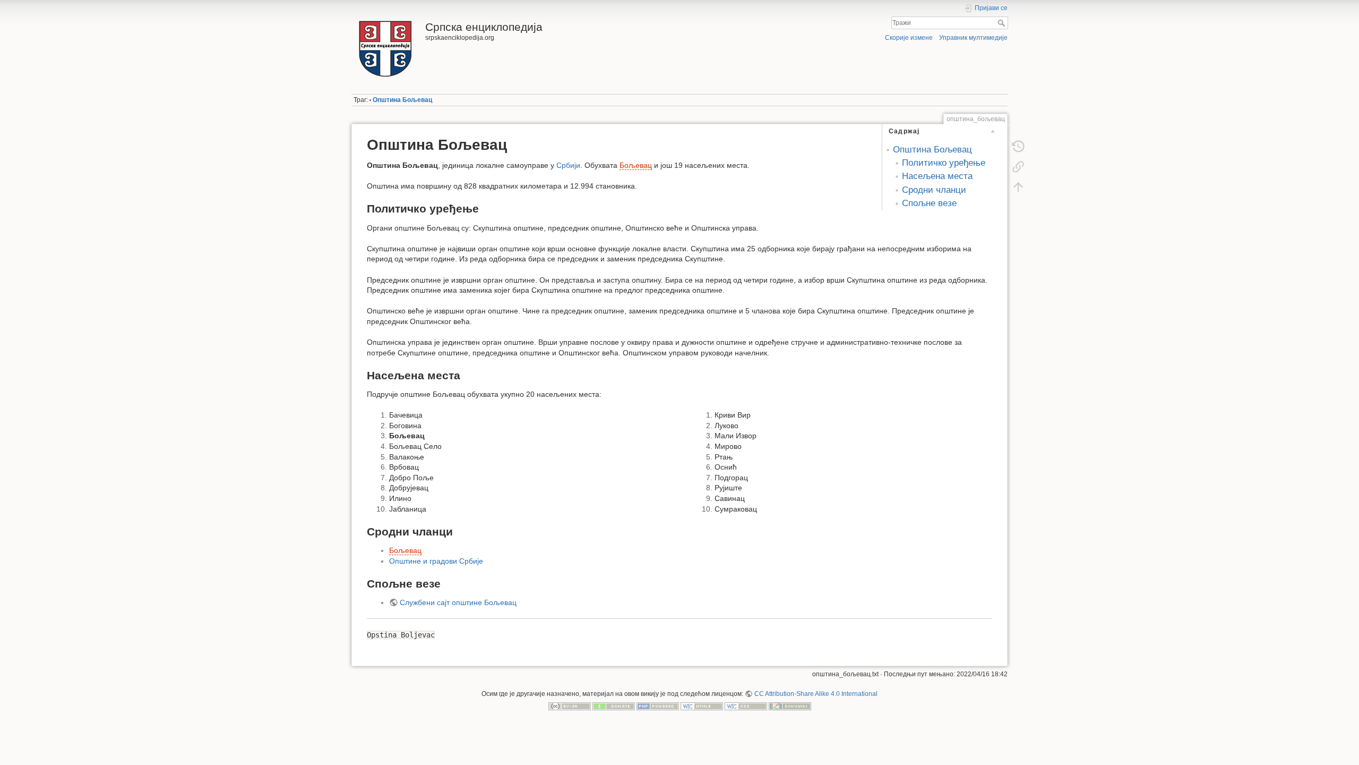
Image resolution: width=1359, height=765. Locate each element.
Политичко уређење (943, 163)
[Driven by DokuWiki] (790, 706)
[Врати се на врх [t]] (1018, 187)
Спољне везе (929, 203)
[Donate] (613, 706)
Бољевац (636, 165)
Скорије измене (909, 37)
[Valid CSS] (746, 706)
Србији (568, 165)
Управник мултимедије (973, 37)
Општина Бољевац (402, 100)
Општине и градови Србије (436, 561)
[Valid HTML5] (702, 706)
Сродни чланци (934, 190)
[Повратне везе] (1018, 167)
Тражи (1002, 23)
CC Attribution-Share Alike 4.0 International (815, 694)
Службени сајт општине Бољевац (458, 602)
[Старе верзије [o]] (1018, 147)
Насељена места (937, 176)
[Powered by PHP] (658, 706)
